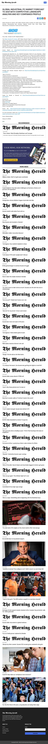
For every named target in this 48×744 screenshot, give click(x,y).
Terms (3, 727)
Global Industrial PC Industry (11, 39)
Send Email (7, 102)
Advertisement (5, 730)
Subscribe (35, 733)
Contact (4, 732)
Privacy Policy (5, 729)
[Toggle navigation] (45, 2)
